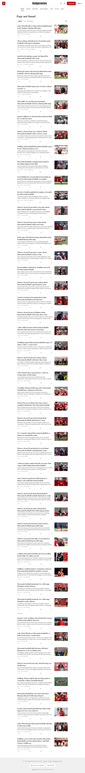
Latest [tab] (20, 21)
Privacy (45, 761)
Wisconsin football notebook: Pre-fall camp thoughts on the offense (33, 600)
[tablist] (25, 21)
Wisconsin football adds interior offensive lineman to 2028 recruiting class (32, 649)
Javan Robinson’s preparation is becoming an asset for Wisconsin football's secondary (34, 178)
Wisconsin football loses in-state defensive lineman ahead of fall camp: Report (33, 694)
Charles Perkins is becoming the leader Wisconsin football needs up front (32, 298)
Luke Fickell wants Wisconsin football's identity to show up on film (34, 724)
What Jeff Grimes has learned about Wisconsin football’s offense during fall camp (34, 72)
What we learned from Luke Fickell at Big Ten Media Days (34, 664)
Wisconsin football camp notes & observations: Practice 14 (34, 87)
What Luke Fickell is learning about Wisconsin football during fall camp (34, 238)
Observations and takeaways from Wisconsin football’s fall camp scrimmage (33, 42)
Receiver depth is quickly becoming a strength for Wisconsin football (34, 193)
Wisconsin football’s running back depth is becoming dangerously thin (33, 163)
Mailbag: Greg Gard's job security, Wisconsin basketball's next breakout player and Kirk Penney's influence (33, 741)
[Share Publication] (64, 3)
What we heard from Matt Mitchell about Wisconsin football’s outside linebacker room (34, 494)
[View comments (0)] (30, 36)
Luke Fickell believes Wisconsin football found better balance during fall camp (34, 27)
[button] (22, 9)
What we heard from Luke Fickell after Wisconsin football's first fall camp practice (33, 509)
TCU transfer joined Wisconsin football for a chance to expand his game (33, 434)
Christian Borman (31, 49)
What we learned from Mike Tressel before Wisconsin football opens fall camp (33, 539)
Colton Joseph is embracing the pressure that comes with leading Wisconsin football (34, 464)
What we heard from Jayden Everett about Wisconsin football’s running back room (32, 449)
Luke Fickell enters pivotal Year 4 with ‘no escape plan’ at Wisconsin (32, 374)
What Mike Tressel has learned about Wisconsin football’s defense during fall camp (34, 102)
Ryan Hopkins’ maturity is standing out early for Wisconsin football (33, 268)
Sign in (80, 3)
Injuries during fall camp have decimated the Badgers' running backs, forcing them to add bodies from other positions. (32, 167)
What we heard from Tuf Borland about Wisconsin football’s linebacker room (31, 419)
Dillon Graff (26, 34)
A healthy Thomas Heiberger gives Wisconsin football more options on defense (34, 389)
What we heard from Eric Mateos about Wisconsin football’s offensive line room (32, 359)
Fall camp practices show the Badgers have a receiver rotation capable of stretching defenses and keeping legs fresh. (33, 197)
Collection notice (57, 761)
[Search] (61, 3)
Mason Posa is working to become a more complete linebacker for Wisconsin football (33, 404)
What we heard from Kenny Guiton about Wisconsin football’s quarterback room (32, 283)
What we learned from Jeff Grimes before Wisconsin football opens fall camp (32, 524)
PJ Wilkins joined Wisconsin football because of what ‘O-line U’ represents (34, 343)
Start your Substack (38, 765)
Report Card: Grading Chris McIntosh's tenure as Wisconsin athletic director (34, 619)
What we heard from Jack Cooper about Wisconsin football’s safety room (32, 253)
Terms (50, 761)
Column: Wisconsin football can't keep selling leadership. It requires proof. (34, 555)
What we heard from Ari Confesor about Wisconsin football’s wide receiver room (32, 132)
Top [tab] (24, 21)
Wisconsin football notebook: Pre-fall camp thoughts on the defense (33, 585)
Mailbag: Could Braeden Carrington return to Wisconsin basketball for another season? (34, 570)
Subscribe (71, 3)
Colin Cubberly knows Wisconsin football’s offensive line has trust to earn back (33, 328)
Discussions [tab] (30, 21)
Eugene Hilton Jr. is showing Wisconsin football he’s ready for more (34, 117)
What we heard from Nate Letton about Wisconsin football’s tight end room (31, 223)
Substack (34, 769)
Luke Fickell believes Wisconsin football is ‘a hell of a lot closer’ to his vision (33, 634)
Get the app (50, 765)
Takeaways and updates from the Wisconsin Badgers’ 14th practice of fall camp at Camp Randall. (34, 91)
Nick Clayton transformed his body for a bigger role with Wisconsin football (32, 479)
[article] (42, 31)
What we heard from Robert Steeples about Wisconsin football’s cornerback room (33, 208)
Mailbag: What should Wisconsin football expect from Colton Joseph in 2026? (34, 147)
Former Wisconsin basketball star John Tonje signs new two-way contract (34, 709)
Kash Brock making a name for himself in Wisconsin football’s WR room (32, 57)
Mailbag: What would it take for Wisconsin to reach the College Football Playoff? (33, 679)
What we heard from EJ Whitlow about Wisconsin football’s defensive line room (32, 313)
